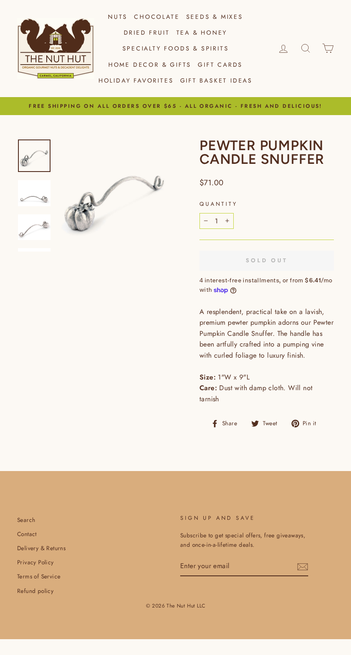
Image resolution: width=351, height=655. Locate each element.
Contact (27, 534)
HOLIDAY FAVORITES (136, 80)
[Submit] (302, 566)
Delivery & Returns (41, 548)
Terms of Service (38, 576)
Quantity (218, 204)
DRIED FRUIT (147, 32)
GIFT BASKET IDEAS (216, 80)
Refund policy (35, 591)
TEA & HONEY (202, 32)
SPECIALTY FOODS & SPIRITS (175, 48)
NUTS (118, 16)
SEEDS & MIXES (214, 16)
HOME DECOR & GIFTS (149, 64)
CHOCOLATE (156, 16)
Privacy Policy (35, 562)
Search (26, 520)
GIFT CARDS (220, 64)
